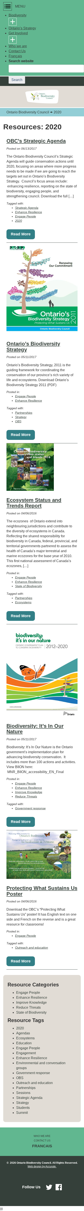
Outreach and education (31, 947)
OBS (18, 421)
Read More (21, 234)
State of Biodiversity (28, 586)
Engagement (26, 1053)
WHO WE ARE (42, 1136)
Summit (22, 1112)
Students (23, 1108)
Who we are (18, 46)
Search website (21, 61)
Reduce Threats (26, 796)
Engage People (25, 216)
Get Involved (18, 33)
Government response (30, 808)
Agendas (23, 1033)
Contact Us (17, 51)
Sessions (23, 1093)
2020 (18, 220)
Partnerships (23, 412)
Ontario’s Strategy (22, 28)
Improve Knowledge (28, 792)
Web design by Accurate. (42, 1166)
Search (16, 80)
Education (24, 1043)
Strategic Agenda (26, 207)
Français (15, 56)
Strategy (20, 417)
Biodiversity (17, 15)
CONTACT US (42, 1140)
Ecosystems (23, 602)
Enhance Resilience (28, 212)
